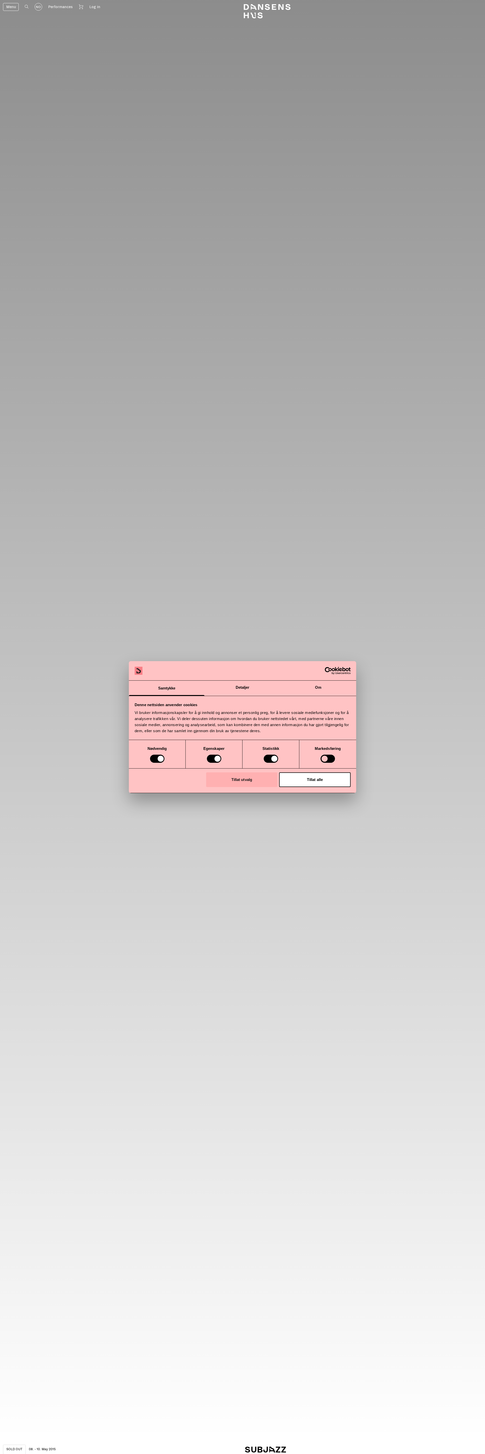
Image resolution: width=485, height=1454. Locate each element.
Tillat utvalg (241, 779)
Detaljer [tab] (243, 687)
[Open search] (27, 7)
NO (38, 7)
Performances (60, 7)
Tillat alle (315, 779)
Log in (94, 7)
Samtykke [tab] (167, 688)
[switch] (214, 759)
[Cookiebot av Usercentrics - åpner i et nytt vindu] (328, 671)
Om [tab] (318, 687)
